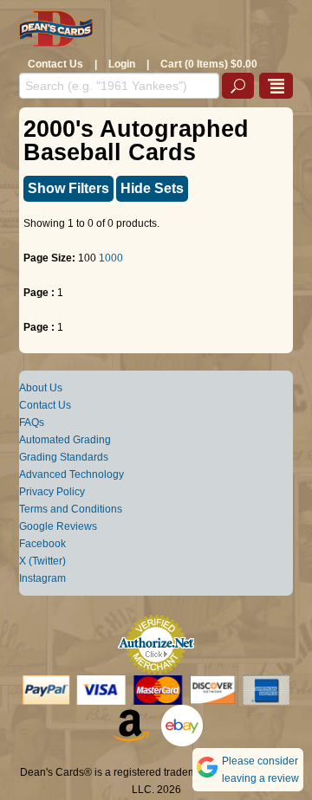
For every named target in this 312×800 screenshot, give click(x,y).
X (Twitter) (42, 561)
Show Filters (68, 188)
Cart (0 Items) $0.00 (208, 64)
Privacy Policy (52, 492)
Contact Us (55, 64)
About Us (40, 388)
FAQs (31, 422)
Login (121, 64)
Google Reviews (58, 526)
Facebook (42, 544)
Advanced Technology (71, 474)
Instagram (42, 578)
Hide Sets (152, 188)
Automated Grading (65, 440)
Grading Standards (63, 457)
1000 (111, 258)
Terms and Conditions (70, 509)
